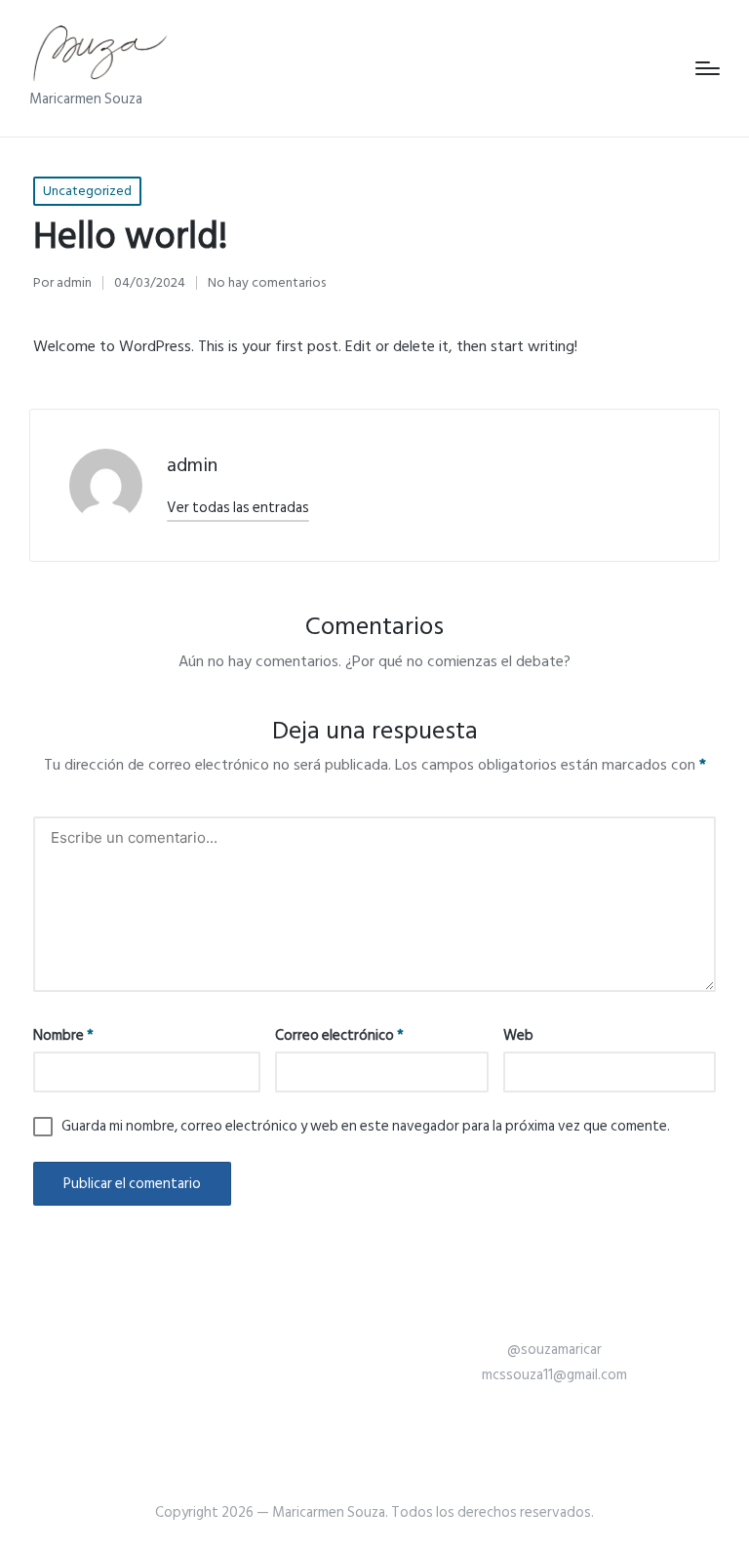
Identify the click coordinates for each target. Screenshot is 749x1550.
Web (518, 1035)
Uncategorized (87, 190)
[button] (238, 508)
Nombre (63, 1035)
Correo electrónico (339, 1035)
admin (192, 465)
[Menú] (707, 68)
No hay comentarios (267, 282)
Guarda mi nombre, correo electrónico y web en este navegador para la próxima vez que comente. (365, 1126)
